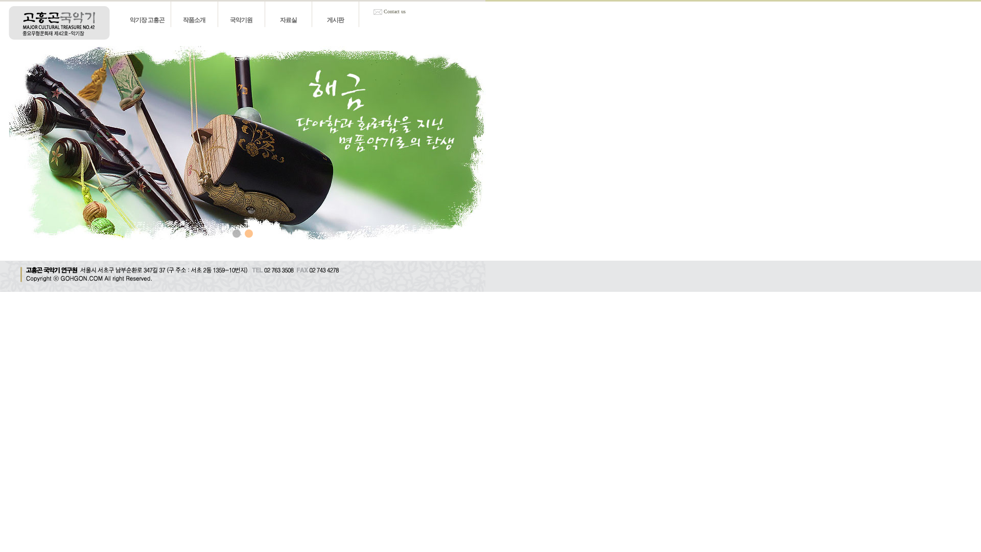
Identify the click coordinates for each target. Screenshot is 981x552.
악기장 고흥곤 (147, 20)
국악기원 (241, 20)
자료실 (288, 20)
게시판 (335, 20)
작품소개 (194, 20)
